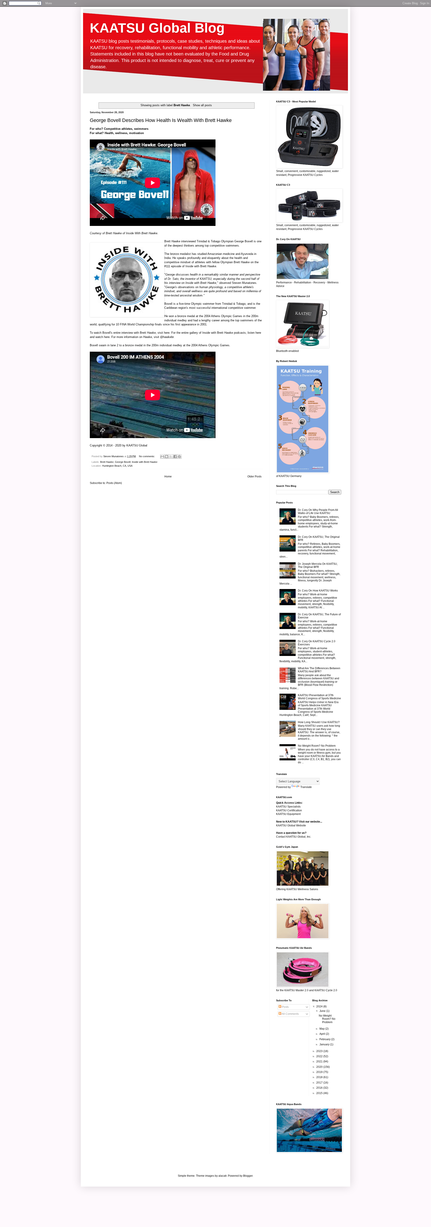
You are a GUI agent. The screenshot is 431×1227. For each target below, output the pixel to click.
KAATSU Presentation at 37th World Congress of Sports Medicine (319, 697)
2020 (319, 1066)
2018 (319, 1077)
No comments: (147, 456)
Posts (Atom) (114, 483)
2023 (319, 1051)
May (322, 1028)
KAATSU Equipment (288, 814)
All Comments (290, 1013)
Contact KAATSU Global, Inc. (293, 836)
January (324, 1044)
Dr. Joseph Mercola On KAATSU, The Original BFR (318, 565)
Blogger (248, 1175)
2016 (319, 1087)
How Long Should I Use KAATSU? (319, 722)
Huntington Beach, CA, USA (117, 465)
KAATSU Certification (289, 810)
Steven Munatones (244, 283)
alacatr (222, 1175)
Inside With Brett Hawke (141, 233)
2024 (319, 1006)
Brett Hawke (114, 233)
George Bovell (243, 241)
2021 (319, 1061)
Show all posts (202, 105)
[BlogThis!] (166, 456)
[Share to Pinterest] (179, 456)
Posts (285, 1007)
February (325, 1039)
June (322, 1011)
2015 (319, 1093)
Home (168, 476)
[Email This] (162, 456)
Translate (306, 787)
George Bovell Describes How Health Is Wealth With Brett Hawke (161, 120)
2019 (319, 1072)
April (322, 1033)
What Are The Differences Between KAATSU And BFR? (319, 670)
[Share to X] (171, 456)
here (166, 332)
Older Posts (254, 476)
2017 (319, 1082)
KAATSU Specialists (288, 806)
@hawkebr (167, 337)
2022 (319, 1056)
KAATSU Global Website (291, 825)
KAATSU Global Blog (157, 27)
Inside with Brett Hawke (200, 266)
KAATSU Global (136, 445)
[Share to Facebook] (175, 456)
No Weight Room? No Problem (317, 745)
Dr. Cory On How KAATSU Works (318, 590)
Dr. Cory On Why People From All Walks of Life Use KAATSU (318, 511)
